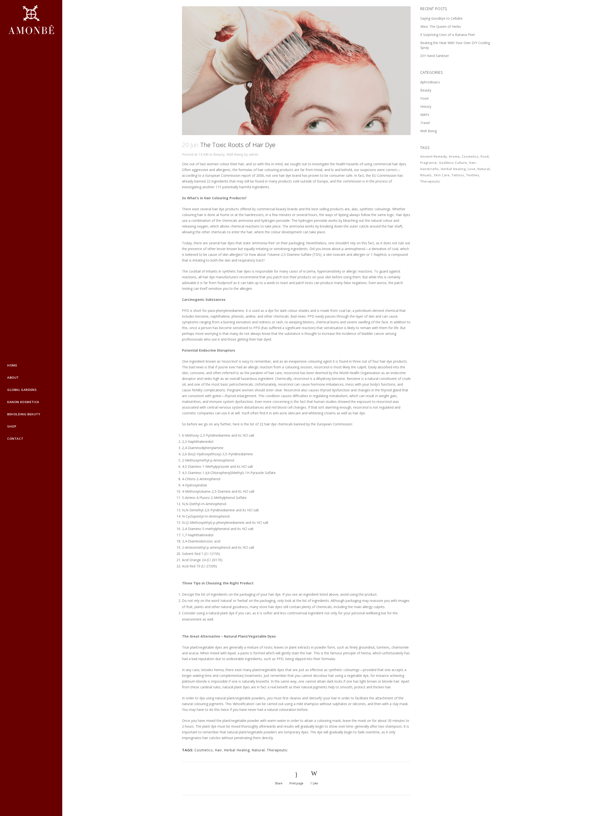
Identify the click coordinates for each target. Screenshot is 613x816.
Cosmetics (203, 750)
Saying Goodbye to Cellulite (441, 18)
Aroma (454, 156)
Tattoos (458, 175)
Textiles (472, 175)
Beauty (219, 154)
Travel (425, 122)
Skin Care (442, 175)
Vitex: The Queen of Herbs (440, 26)
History (425, 106)
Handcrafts (429, 169)
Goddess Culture (453, 162)
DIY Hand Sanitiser (434, 55)
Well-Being (235, 154)
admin (253, 154)
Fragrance (428, 162)
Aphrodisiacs (430, 82)
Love (472, 169)
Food (424, 98)
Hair (218, 750)
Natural (258, 750)
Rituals (426, 175)
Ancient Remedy (433, 156)
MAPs (424, 114)
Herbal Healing (237, 750)
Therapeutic (277, 750)
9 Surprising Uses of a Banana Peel (447, 34)
